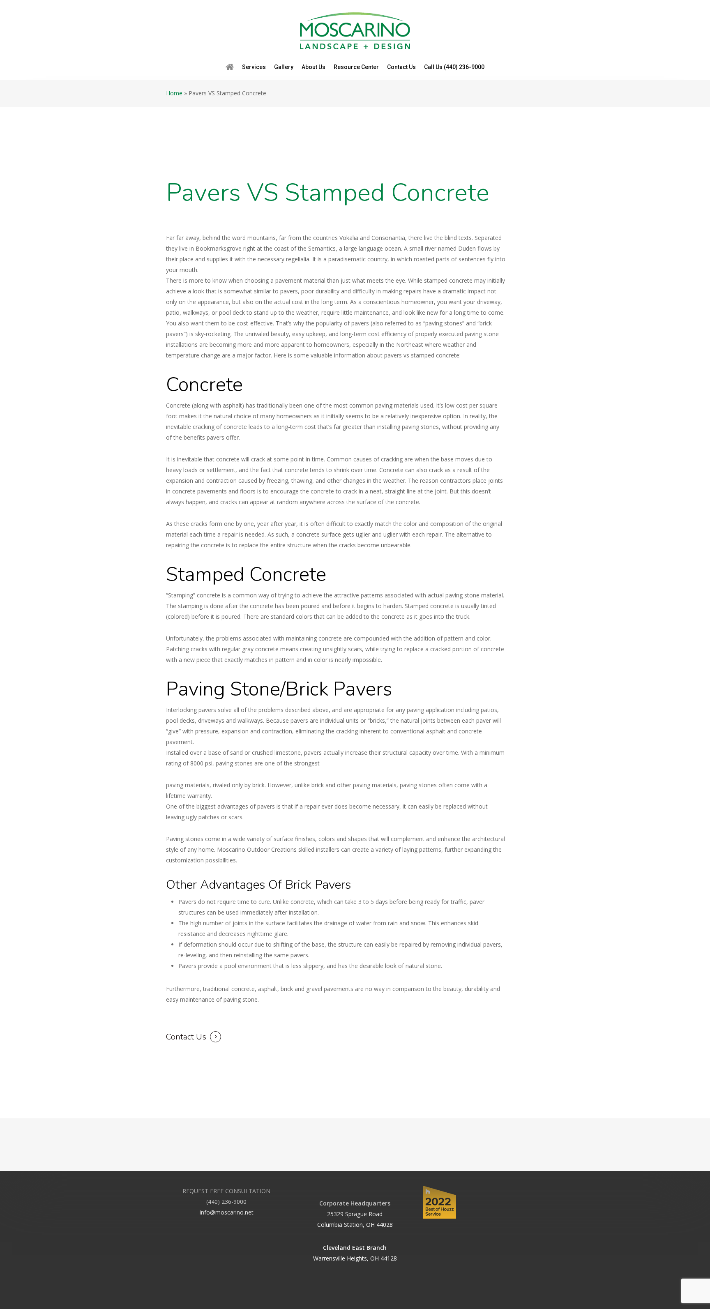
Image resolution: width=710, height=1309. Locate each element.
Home (174, 93)
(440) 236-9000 (226, 1201)
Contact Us (186, 1036)
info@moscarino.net (227, 1212)
